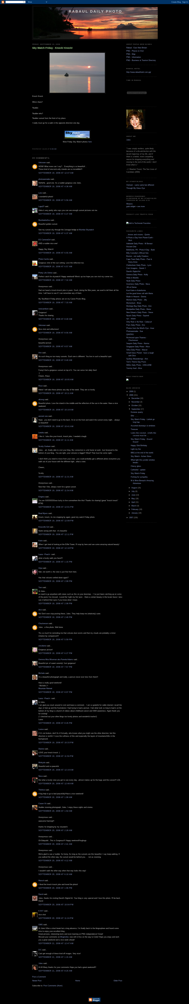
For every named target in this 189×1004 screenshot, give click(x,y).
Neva (40, 776)
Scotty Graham (44, 446)
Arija (40, 568)
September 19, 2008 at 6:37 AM (55, 233)
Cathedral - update (138, 470)
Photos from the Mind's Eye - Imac (140, 328)
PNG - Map (130, 54)
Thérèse (41, 790)
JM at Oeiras (131, 287)
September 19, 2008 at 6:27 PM (55, 653)
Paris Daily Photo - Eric (135, 325)
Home (77, 981)
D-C (40, 950)
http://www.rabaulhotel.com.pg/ (138, 72)
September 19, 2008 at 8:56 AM (55, 333)
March (134, 506)
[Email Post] (57, 149)
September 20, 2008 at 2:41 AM (55, 844)
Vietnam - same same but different (140, 185)
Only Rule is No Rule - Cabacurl (139, 322)
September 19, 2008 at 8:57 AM (55, 346)
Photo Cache (43, 259)
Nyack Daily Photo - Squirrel (137, 316)
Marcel (41, 880)
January (134, 513)
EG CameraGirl (44, 240)
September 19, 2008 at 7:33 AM (55, 303)
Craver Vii (42, 803)
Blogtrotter (64, 937)
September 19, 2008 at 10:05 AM (55, 380)
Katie (40, 541)
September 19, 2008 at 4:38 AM (55, 186)
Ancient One (131, 247)
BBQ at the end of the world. (142, 453)
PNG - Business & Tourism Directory (141, 60)
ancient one (43, 416)
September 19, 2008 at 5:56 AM (55, 200)
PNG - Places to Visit (135, 51)
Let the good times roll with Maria (139, 293)
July (133, 491)
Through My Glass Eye (135, 188)
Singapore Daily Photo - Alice (138, 347)
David (40, 894)
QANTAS (130, 334)
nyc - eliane (131, 319)
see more (141, 206)
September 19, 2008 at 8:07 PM (55, 692)
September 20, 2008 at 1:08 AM (55, 797)
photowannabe (44, 179)
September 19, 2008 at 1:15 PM (55, 562)
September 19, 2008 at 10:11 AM (55, 393)
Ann (40, 353)
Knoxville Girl (43, 527)
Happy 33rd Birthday (139, 445)
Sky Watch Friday (138, 473)
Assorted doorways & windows (143, 426)
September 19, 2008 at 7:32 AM (55, 280)
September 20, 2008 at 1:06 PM (55, 888)
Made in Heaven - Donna (136, 297)
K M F (40, 911)
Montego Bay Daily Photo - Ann (139, 306)
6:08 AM (53, 149)
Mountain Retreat (45, 688)
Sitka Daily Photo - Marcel (136, 350)
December (135, 398)
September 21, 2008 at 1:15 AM (55, 957)
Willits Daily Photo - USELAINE (139, 365)
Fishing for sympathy (139, 477)
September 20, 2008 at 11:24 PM (55, 918)
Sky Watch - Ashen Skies (141, 456)
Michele (41, 673)
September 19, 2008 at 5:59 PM (55, 639)
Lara (40, 193)
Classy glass (136, 466)
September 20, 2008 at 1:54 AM (55, 811)
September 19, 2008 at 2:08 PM (55, 581)
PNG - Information (133, 57)
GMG (40, 925)
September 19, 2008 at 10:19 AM (55, 410)
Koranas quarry (137, 412)
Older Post (118, 981)
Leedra (41, 433)
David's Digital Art (133, 271)
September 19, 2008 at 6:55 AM (55, 253)
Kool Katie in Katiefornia (136, 290)
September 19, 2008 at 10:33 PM (55, 743)
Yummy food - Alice (134, 368)
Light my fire (136, 449)
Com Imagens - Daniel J (136, 268)
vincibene (42, 646)
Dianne (41, 749)
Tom (40, 587)
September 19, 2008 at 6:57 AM (55, 267)
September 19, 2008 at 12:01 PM (55, 507)
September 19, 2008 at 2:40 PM (55, 617)
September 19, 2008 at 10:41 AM (55, 426)
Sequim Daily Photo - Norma (137, 343)
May (133, 498)
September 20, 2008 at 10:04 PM (55, 905)
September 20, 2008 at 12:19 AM (55, 770)
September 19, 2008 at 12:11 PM (55, 534)
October (134, 405)
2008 (131, 395)
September (136, 409)
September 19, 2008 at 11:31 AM (55, 477)
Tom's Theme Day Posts (136, 362)
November (135, 402)
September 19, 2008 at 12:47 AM (55, 173)
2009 (131, 391)
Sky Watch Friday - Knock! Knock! (52, 48)
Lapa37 (41, 206)
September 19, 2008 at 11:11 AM (55, 440)
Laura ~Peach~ (44, 554)
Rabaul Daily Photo (95, 11)
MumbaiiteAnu (44, 220)
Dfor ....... (134, 416)
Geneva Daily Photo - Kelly (137, 275)
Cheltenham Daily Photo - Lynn (138, 265)
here (90, 142)
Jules (40, 963)
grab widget (130, 206)
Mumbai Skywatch (86, 230)
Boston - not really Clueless (137, 256)
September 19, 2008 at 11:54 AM (55, 490)
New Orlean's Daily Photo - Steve (139, 312)
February (135, 509)
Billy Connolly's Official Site (137, 253)
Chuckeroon (43, 623)
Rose (40, 386)
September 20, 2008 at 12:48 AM (55, 784)
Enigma (41, 497)
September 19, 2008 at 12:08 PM (55, 521)
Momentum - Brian (133, 303)
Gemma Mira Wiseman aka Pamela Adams (55, 659)
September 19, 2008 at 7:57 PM (55, 667)
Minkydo (41, 762)
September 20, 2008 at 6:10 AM (55, 874)
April (133, 502)
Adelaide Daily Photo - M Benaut (139, 244)
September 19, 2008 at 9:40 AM (55, 360)
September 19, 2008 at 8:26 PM (55, 723)
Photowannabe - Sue (134, 331)
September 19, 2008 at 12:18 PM (55, 548)
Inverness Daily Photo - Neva (138, 284)
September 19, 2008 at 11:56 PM (55, 756)
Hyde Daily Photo (133, 281)
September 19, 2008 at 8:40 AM (55, 319)
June (133, 495)
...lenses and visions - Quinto (138, 235)
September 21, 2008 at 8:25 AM (55, 971)
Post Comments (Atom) (52, 986)
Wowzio (129, 204)
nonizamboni (43, 309)
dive (40, 610)
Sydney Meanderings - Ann (137, 359)
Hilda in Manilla (132, 278)
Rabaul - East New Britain (136, 48)
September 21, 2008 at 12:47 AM (55, 943)
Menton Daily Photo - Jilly (136, 300)
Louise (41, 729)
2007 (131, 517)
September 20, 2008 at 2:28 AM (55, 830)
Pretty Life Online (45, 273)
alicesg (41, 399)
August (134, 488)
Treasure (134, 429)
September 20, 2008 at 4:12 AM (55, 861)
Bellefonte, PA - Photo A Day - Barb (140, 250)
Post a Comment (39, 977)
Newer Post (37, 981)
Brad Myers (43, 513)
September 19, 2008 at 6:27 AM (55, 214)
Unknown (42, 162)
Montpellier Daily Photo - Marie (138, 309)
